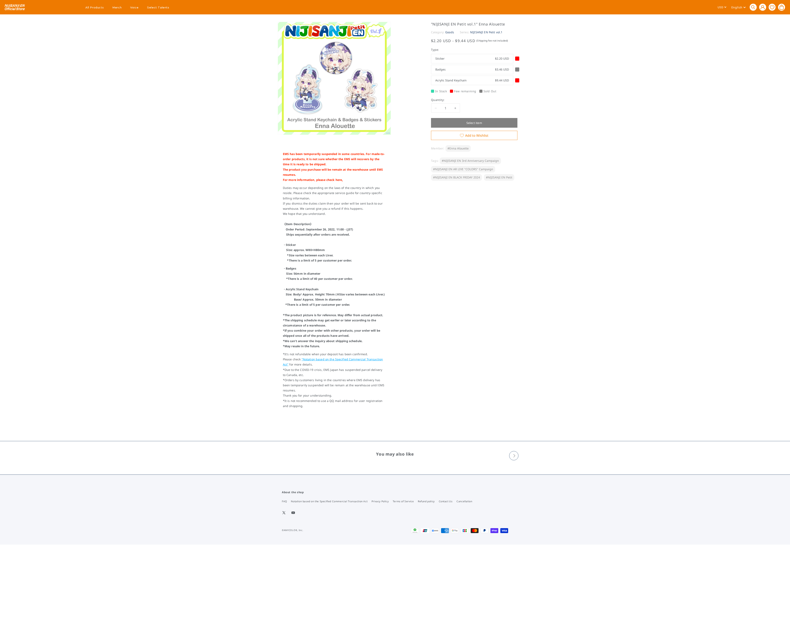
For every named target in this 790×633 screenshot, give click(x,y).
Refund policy (426, 501)
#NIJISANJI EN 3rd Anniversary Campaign (470, 161)
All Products (94, 7)
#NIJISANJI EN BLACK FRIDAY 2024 (456, 177)
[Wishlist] (772, 7)
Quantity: (438, 100)
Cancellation (464, 501)
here (339, 180)
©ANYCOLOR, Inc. (292, 530)
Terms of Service (403, 501)
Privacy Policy (380, 501)
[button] (753, 7)
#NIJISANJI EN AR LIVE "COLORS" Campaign (463, 169)
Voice (134, 7)
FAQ (284, 501)
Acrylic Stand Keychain (472, 80)
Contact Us (446, 501)
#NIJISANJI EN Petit (499, 177)
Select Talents (158, 7)
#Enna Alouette (458, 148)
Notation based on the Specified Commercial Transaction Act (329, 501)
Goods (449, 32)
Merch (117, 7)
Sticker (472, 58)
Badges (472, 69)
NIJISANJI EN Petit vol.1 (486, 32)
